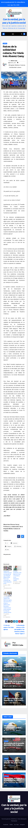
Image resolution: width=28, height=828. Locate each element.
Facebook (5, 824)
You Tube (16, 824)
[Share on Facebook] (18, 537)
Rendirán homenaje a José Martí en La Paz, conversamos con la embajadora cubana (17, 575)
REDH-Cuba (14, 60)
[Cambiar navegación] (13, 34)
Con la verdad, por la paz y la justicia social (14, 808)
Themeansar (14, 820)
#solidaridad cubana (15, 67)
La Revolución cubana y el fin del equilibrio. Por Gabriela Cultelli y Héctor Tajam (19, 629)
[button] (21, 34)
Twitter (11, 824)
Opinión (5, 43)
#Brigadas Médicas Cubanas (17, 65)
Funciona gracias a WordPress (9, 818)
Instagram (22, 824)
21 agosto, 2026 (10, 730)
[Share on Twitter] (22, 537)
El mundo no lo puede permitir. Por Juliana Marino (14, 683)
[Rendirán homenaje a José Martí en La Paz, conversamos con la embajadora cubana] (17, 568)
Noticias (6, 776)
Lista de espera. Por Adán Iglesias (9, 627)
